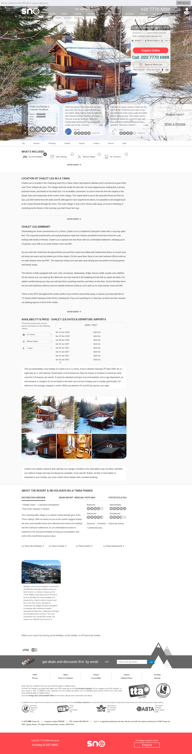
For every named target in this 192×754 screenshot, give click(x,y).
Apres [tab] (54, 580)
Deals (143, 14)
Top (23, 143)
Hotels (65, 14)
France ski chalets (91, 635)
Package (52, 143)
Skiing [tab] (40, 580)
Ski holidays (82, 9)
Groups (90, 14)
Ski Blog (157, 675)
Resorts (51, 14)
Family (103, 14)
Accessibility (96, 678)
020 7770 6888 (42, 740)
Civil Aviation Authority (83, 689)
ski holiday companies (82, 702)
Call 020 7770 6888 (150, 57)
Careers (127, 675)
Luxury (116, 14)
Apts (112, 546)
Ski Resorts (47, 18)
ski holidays (58, 635)
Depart (82, 143)
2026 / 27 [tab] (91, 325)
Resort (111, 143)
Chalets (77, 14)
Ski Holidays (35, 18)
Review (37, 143)
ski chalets (72, 635)
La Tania (67, 18)
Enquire (147, 745)
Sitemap (157, 678)
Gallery (96, 143)
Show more (73, 219)
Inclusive (130, 14)
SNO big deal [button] (183, 3)
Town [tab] (28, 580)
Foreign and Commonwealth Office (41, 696)
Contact (96, 675)
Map (124, 143)
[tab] (33, 498)
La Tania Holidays (32, 546)
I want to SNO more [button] (40, 3)
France (58, 18)
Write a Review (174, 124)
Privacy (35, 678)
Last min (157, 14)
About (65, 675)
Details (67, 143)
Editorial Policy (126, 678)
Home (24, 18)
